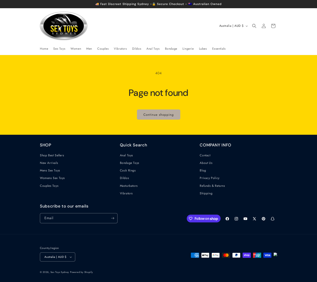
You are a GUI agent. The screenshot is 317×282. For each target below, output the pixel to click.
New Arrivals (49, 163)
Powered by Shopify (81, 272)
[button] (254, 26)
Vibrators (126, 193)
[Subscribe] (112, 218)
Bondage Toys (129, 163)
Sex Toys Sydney (59, 272)
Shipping (206, 193)
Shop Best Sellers (52, 155)
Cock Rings (128, 170)
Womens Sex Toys (52, 178)
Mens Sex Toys (50, 170)
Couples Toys (49, 186)
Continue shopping (158, 114)
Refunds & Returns (212, 186)
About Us (206, 163)
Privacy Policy (209, 178)
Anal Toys (126, 155)
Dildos (124, 178)
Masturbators (129, 186)
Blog (203, 170)
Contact (205, 155)
